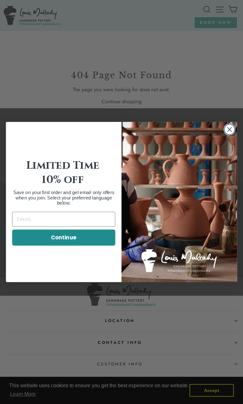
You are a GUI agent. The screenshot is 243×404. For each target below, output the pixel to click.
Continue (64, 237)
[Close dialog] (229, 129)
